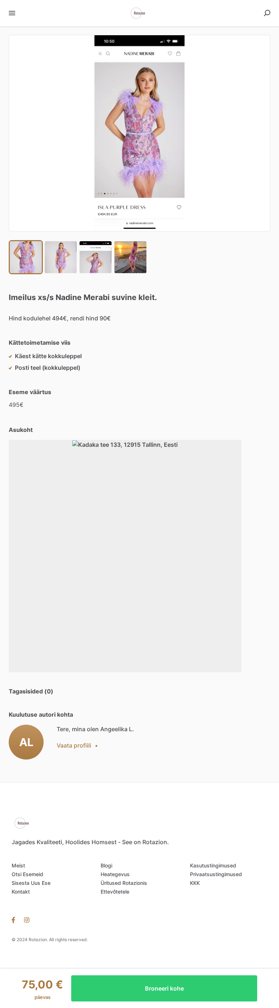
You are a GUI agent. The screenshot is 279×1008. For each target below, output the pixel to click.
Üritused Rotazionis (124, 883)
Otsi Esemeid (27, 874)
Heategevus (115, 874)
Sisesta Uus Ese (31, 883)
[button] (139, 133)
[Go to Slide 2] (61, 257)
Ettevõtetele (115, 891)
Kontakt (21, 891)
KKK (195, 883)
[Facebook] (16, 919)
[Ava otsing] (267, 13)
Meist (18, 865)
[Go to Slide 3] (95, 257)
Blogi (106, 865)
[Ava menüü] (12, 13)
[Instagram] (27, 919)
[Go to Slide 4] (130, 257)
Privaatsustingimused (216, 874)
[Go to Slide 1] (26, 257)
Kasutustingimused (213, 865)
